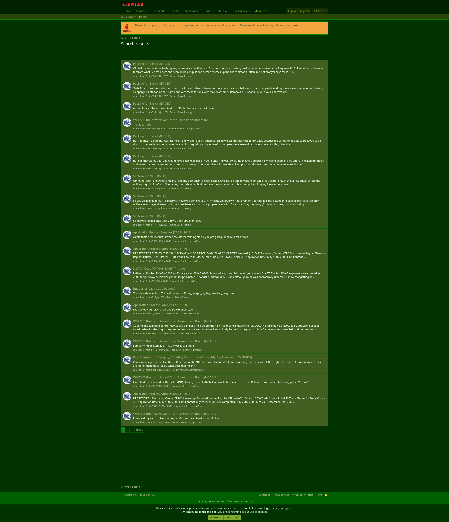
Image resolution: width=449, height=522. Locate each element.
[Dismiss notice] (324, 25)
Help (310, 494)
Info (208, 11)
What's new (191, 11)
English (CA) (148, 494)
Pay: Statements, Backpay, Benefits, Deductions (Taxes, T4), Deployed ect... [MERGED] (192, 357)
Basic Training (185, 76)
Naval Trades (182, 297)
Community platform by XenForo (224, 501)
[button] (148, 11)
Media (223, 11)
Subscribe (159, 11)
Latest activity (128, 16)
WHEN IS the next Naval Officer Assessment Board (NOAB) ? (174, 120)
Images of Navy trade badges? (154, 288)
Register (142, 16)
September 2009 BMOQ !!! (151, 176)
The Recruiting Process (188, 128)
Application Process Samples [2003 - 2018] (162, 232)
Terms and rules (280, 494)
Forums (141, 11)
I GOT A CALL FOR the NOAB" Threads (159, 268)
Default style (131, 494)
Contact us (264, 494)
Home (127, 11)
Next (138, 429)
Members (260, 11)
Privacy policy (298, 494)
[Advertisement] (162, 53)
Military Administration (192, 369)
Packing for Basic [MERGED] (152, 64)
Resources (240, 11)
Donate (174, 11)
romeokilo (138, 76)
